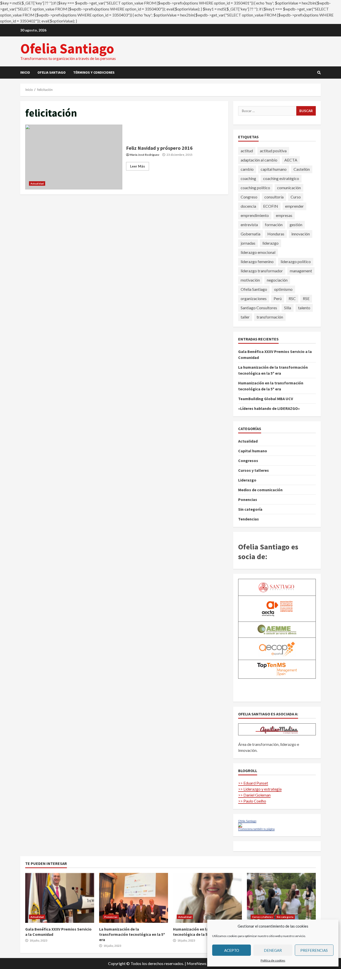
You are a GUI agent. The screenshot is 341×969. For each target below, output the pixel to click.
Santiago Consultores (259, 307)
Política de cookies (273, 960)
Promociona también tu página (256, 828)
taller (245, 317)
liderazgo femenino (257, 261)
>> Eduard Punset (253, 783)
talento (304, 307)
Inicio (25, 72)
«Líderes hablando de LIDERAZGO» (269, 408)
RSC (292, 298)
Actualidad (37, 183)
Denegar (273, 950)
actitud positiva (273, 150)
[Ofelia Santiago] (240, 824)
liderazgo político (296, 261)
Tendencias (248, 518)
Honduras (275, 233)
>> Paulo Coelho (252, 801)
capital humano (274, 169)
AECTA (290, 160)
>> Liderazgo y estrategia (260, 789)
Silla (287, 307)
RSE (306, 298)
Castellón (302, 169)
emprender (294, 206)
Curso (296, 196)
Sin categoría (250, 509)
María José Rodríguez (144, 155)
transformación (270, 317)
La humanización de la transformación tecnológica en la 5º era (133, 898)
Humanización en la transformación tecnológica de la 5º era (207, 898)
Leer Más (137, 166)
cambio (247, 169)
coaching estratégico (281, 178)
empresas (284, 215)
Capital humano (252, 450)
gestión (296, 224)
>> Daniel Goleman (254, 795)
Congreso (249, 196)
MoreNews (196, 963)
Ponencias (247, 499)
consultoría (274, 196)
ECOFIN (270, 206)
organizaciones (254, 298)
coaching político (255, 187)
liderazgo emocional (258, 252)
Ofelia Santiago (67, 48)
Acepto (231, 950)
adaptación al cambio (259, 160)
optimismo (283, 289)
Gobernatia (250, 233)
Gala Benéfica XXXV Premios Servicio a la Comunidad (59, 898)
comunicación (289, 187)
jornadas (248, 243)
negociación (277, 280)
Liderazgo (247, 480)
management (301, 270)
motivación (250, 280)
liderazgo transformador (262, 270)
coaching (248, 178)
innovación (300, 233)
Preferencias (314, 950)
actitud (247, 150)
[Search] (319, 72)
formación (274, 224)
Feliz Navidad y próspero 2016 (73, 157)
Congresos (248, 460)
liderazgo (270, 243)
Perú (278, 298)
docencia (248, 206)
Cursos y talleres (253, 470)
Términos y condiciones (94, 72)
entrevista (249, 224)
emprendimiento (255, 215)
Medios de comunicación (260, 489)
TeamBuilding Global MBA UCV (265, 398)
